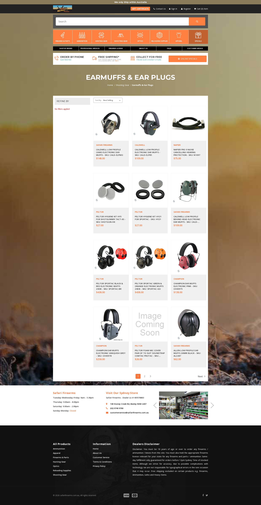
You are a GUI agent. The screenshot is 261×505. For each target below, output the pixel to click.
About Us (143, 48)
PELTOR (100, 212)
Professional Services (90, 48)
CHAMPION (179, 279)
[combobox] (130, 21)
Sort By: (98, 100)
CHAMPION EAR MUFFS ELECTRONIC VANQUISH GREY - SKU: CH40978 (110, 353)
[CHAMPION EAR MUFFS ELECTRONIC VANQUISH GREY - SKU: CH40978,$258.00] (111, 324)
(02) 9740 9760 (116, 408)
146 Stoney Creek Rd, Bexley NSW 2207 (128, 404)
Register (187, 8)
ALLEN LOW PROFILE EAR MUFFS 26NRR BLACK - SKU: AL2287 (187, 353)
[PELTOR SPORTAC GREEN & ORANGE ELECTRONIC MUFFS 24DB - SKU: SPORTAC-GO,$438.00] (150, 257)
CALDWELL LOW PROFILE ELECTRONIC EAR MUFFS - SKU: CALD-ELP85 (147, 152)
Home (95, 448)
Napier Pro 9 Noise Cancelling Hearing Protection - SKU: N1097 (187, 152)
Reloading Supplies (159, 41)
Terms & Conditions (102, 461)
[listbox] (112, 100)
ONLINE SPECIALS (188, 58)
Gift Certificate (140, 8)
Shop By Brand (65, 48)
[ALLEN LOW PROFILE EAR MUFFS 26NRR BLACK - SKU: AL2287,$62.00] (188, 324)
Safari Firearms (104, 145)
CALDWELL (140, 145)
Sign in (174, 8)
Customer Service (101, 457)
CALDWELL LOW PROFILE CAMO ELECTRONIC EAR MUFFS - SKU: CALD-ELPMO (109, 152)
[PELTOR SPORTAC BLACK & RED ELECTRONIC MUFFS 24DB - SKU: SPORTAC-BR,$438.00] (111, 257)
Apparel (178, 41)
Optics (140, 41)
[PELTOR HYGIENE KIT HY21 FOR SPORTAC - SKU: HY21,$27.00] (150, 190)
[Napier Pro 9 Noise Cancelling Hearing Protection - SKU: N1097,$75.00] (188, 123)
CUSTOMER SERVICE (195, 48)
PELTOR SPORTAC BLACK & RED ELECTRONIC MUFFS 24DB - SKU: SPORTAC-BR (109, 286)
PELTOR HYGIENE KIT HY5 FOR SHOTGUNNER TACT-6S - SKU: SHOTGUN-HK (111, 219)
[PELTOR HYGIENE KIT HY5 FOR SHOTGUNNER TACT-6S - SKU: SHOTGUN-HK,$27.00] (111, 190)
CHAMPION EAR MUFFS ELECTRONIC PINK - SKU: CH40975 (186, 286)
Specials (198, 41)
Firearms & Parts (62, 41)
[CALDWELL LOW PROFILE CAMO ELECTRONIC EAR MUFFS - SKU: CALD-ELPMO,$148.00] (111, 123)
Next (200, 376)
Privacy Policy (99, 466)
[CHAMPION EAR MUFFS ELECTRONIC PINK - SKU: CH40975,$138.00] (188, 257)
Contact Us (160, 8)
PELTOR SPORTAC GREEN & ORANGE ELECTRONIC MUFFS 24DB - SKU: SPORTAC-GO (149, 286)
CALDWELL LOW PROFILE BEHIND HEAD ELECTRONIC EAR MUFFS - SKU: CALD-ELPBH (187, 219)
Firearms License (116, 48)
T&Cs (116, 61)
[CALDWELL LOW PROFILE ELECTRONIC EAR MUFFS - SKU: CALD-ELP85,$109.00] (150, 123)
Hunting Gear (101, 41)
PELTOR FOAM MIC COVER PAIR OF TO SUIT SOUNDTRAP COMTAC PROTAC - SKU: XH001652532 (150, 353)
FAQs (169, 48)
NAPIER (177, 145)
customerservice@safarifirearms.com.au (129, 412)
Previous (155, 405)
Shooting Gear (120, 41)
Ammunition (82, 41)
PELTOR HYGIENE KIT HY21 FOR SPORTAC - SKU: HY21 (148, 218)
